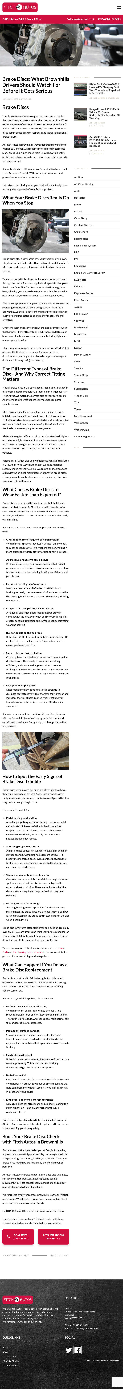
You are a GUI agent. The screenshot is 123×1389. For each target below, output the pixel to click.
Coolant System (83, 224)
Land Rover (81, 313)
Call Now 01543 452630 (21, 1236)
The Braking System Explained (29, 951)
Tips (76, 402)
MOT (77, 340)
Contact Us (9, 1356)
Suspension (81, 388)
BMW (77, 204)
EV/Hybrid (80, 279)
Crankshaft (81, 231)
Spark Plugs (81, 375)
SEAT (77, 361)
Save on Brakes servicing (53, 1236)
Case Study (81, 218)
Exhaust (79, 286)
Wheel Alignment (84, 436)
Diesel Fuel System (85, 245)
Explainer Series (83, 293)
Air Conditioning (84, 183)
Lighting (79, 320)
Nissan (78, 347)
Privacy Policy (10, 1361)
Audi (77, 190)
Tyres (77, 409)
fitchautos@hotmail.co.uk (80, 19)
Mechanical (81, 327)
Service (78, 368)
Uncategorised (83, 415)
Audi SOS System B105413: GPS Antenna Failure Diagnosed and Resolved (102, 141)
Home (5, 1347)
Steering (79, 381)
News (5, 1352)
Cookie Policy (10, 1365)
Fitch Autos (81, 299)
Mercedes (80, 334)
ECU (76, 259)
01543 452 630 (109, 19)
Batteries (80, 197)
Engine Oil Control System (89, 272)
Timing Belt (81, 395)
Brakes (78, 211)
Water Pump (81, 429)
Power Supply (82, 354)
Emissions (80, 265)
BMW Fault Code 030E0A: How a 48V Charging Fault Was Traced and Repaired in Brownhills (104, 88)
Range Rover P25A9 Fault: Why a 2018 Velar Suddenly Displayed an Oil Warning (104, 113)
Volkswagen (81, 422)
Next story (59, 1255)
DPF (76, 252)
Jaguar (78, 306)
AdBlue (78, 177)
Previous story (15, 1255)
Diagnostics (81, 238)
